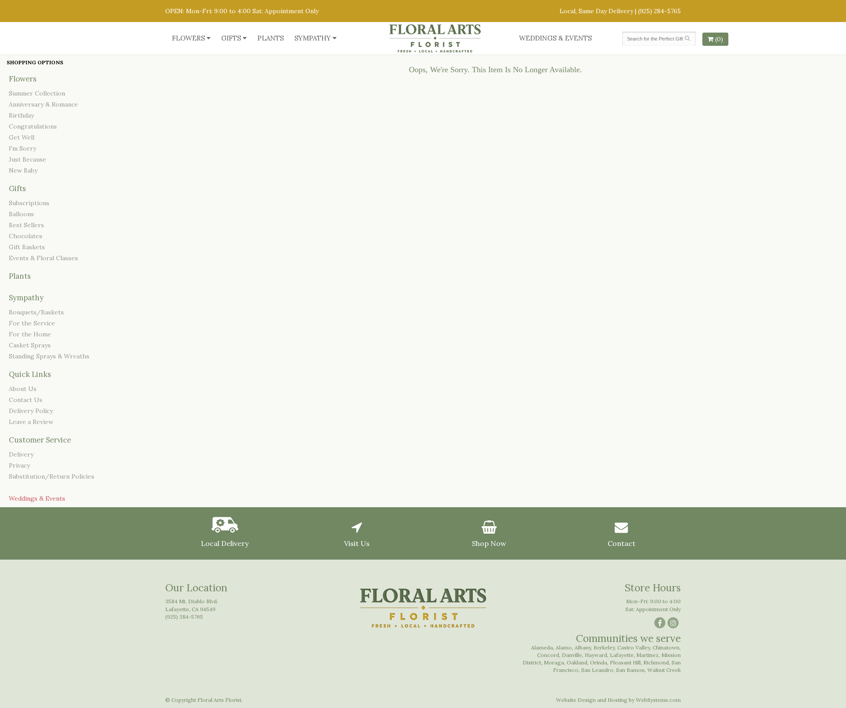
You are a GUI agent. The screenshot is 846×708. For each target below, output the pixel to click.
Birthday (21, 115)
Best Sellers (26, 225)
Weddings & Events (555, 38)
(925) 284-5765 (659, 11)
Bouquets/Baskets (36, 312)
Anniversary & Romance (43, 104)
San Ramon (630, 670)
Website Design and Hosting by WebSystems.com (618, 700)
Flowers (188, 38)
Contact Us (25, 400)
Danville (572, 655)
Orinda (598, 662)
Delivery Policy (31, 411)
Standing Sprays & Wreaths (49, 356)
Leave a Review (31, 422)
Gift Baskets (27, 247)
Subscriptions (29, 203)
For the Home (30, 334)
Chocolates (25, 236)
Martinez (647, 655)
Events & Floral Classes (43, 258)
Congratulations (33, 126)
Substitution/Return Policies (51, 476)
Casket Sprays (30, 345)
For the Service (32, 323)
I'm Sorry (22, 148)
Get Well (21, 137)
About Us (23, 389)
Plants (270, 38)
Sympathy (312, 38)
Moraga (554, 662)
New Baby (23, 170)
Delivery (21, 454)
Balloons (21, 214)
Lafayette (622, 655)
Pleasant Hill (625, 662)
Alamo (564, 647)
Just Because (27, 159)
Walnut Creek (664, 670)
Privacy (19, 465)
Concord (548, 655)
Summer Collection (37, 93)
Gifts (231, 38)
